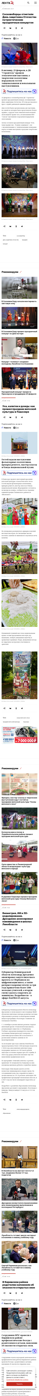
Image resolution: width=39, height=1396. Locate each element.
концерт (5, 244)
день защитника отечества (11, 240)
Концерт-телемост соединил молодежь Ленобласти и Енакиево (17, 363)
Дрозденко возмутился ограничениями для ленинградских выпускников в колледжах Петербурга (19, 1205)
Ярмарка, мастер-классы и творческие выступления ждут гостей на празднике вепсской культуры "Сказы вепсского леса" (19, 801)
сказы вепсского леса (23, 718)
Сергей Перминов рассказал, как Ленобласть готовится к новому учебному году (17, 1268)
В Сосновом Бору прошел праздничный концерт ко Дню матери (19, 333)
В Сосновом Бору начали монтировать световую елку (19, 302)
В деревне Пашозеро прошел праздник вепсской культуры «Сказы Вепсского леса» (19, 899)
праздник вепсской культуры (11, 722)
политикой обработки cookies (17, 1380)
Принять (19, 1384)
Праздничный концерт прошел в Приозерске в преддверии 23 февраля (19, 393)
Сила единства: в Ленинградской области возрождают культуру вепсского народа (17, 866)
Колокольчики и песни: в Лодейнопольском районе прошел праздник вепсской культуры (17, 834)
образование (6, 1113)
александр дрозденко (23, 1109)
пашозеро (26, 722)
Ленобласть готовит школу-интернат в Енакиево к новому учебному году (19, 1236)
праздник (24, 240)
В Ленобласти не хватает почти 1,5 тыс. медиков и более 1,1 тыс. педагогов (18, 1173)
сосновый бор (21, 236)
